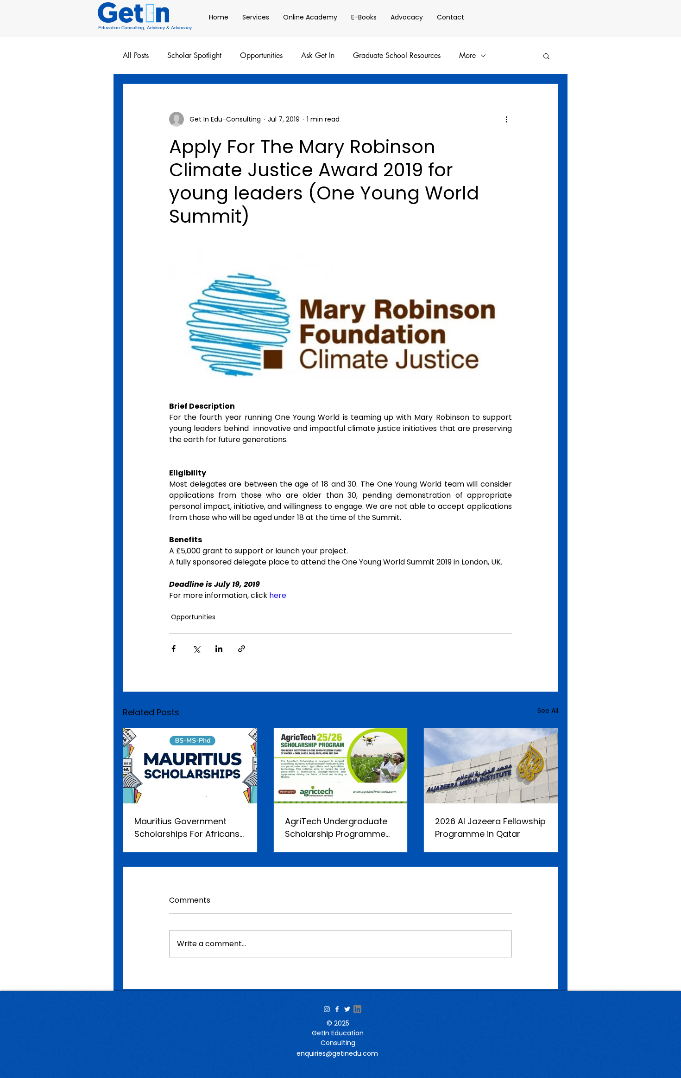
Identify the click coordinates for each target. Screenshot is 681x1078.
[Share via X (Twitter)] (196, 648)
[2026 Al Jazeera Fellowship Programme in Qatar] (491, 765)
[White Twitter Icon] (347, 1009)
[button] (546, 55)
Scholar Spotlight (194, 55)
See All (547, 710)
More (467, 55)
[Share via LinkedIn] (218, 648)
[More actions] (506, 119)
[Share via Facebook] (173, 648)
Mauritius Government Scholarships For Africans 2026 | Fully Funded (187, 827)
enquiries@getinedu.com (337, 1053)
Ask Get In (317, 55)
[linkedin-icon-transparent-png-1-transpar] (357, 1009)
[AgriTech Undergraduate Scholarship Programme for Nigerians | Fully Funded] (341, 765)
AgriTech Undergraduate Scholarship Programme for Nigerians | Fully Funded (340, 827)
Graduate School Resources (397, 55)
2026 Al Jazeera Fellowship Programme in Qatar (490, 827)
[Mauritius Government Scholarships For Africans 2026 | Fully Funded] (190, 765)
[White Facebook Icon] (337, 1009)
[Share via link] (241, 648)
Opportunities (261, 55)
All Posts (136, 55)
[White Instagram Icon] (327, 1009)
